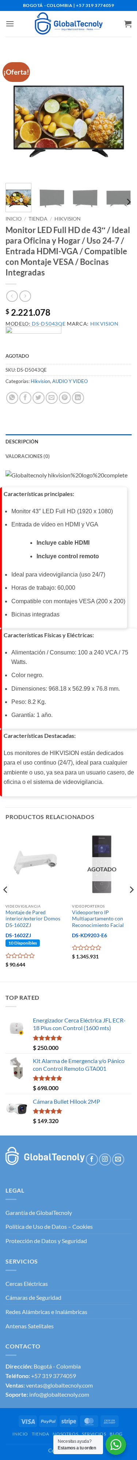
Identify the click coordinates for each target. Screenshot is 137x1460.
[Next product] (12, 296)
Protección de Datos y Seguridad (46, 1240)
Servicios (94, 1434)
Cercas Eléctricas (26, 1283)
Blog (116, 1434)
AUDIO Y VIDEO (70, 381)
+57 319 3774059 (53, 1375)
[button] (9, 24)
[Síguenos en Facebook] (92, 1159)
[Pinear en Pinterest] (65, 398)
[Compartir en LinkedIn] (78, 398)
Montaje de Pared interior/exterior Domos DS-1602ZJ (32, 918)
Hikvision (67, 219)
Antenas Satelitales (29, 1325)
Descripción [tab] (21, 441)
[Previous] (17, 114)
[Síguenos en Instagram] (105, 1159)
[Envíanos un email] (118, 1159)
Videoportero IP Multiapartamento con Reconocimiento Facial (98, 918)
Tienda (37, 219)
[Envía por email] (52, 398)
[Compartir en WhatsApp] (12, 398)
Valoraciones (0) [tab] (27, 456)
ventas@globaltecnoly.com (59, 1385)
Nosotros (65, 1434)
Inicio (13, 219)
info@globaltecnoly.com (59, 1394)
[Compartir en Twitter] (39, 398)
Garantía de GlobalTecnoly (38, 1212)
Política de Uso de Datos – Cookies (49, 1226)
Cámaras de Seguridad (33, 1297)
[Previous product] (25, 296)
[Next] (119, 114)
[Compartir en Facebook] (25, 398)
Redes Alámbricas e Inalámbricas (46, 1311)
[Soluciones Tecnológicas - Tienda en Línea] (68, 24)
